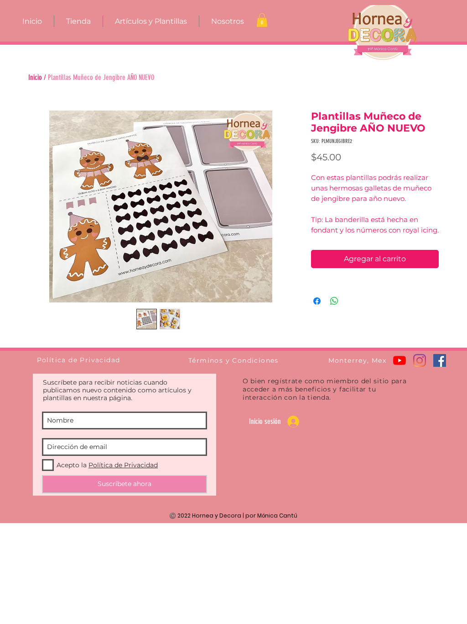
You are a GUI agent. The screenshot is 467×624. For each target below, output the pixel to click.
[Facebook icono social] (439, 360)
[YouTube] (399, 360)
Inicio (35, 77)
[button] (262, 20)
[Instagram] (419, 360)
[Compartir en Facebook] (316, 301)
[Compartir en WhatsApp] (334, 301)
